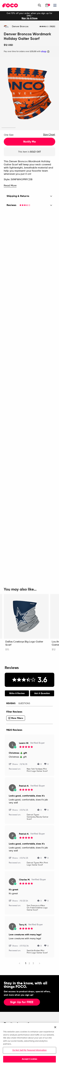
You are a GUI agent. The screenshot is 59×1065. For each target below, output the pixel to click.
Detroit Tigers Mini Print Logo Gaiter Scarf (37, 864)
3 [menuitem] (33, 963)
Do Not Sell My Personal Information (29, 1050)
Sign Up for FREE (22, 1002)
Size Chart (49, 134)
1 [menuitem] (25, 963)
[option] (29, 16)
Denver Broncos (20, 26)
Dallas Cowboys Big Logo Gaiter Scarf (24, 643)
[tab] (17, 693)
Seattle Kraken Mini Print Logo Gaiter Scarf (37, 952)
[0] (46, 5)
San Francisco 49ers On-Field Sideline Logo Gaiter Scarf (37, 908)
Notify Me (29, 141)
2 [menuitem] (29, 963)
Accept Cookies (29, 1059)
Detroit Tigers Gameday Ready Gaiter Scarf (37, 817)
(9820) (52, 27)
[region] (29, 1044)
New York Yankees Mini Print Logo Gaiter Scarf (37, 770)
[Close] (55, 1027)
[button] (14, 763)
